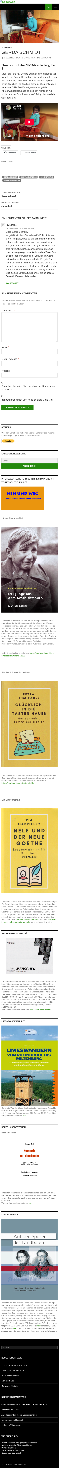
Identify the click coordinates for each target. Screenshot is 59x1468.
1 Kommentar (45, 58)
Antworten (13, 283)
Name (5, 347)
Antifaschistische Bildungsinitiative (16, 1445)
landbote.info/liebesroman (27, 919)
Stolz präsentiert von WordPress (13, 1465)
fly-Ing (4, 1425)
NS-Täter (15, 1410)
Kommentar (8, 310)
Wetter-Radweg (8, 1448)
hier (30, 1203)
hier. (25, 1115)
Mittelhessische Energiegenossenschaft (19, 1442)
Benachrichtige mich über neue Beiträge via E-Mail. (27, 400)
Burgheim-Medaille (9, 1386)
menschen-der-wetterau (40, 1010)
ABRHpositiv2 (7, 1415)
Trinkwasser (15, 1425)
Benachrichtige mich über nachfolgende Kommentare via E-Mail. (28, 388)
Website (5, 371)
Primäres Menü (55, 7)
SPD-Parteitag (47, 177)
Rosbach (19, 1420)
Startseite (6, 47)
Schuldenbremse (29, 177)
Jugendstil (10, 204)
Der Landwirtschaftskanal (12, 1450)
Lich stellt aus (7, 1381)
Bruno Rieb (29, 58)
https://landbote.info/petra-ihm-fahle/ (17, 783)
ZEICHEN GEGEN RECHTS (14, 1365)
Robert (4, 1410)
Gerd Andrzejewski (9, 1404)
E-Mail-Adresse (10, 359)
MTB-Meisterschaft (10, 1375)
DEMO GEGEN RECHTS (12, 1370)
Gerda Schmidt (10, 177)
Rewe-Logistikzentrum (27, 1415)
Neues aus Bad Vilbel (11, 1453)
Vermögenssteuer (12, 180)
